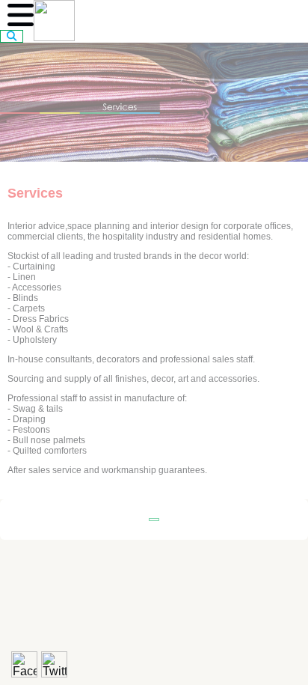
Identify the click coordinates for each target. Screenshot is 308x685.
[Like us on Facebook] (24, 664)
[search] (11, 36)
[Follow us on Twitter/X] (54, 664)
